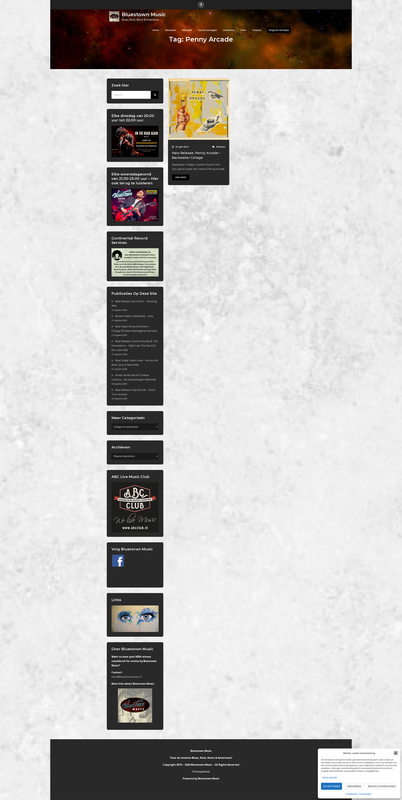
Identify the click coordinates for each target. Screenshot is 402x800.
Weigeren (354, 786)
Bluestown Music (144, 14)
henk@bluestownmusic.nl (126, 676)
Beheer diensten (330, 777)
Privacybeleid (365, 793)
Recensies (170, 30)
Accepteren (331, 786)
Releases (186, 30)
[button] (395, 753)
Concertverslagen (207, 30)
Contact (256, 30)
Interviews (228, 30)
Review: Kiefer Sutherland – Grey (134, 316)
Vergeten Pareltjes (279, 30)
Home (155, 30)
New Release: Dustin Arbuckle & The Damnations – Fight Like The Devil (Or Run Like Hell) (134, 345)
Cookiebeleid (352, 793)
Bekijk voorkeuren (382, 786)
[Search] (155, 95)
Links (243, 30)
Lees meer (180, 177)
